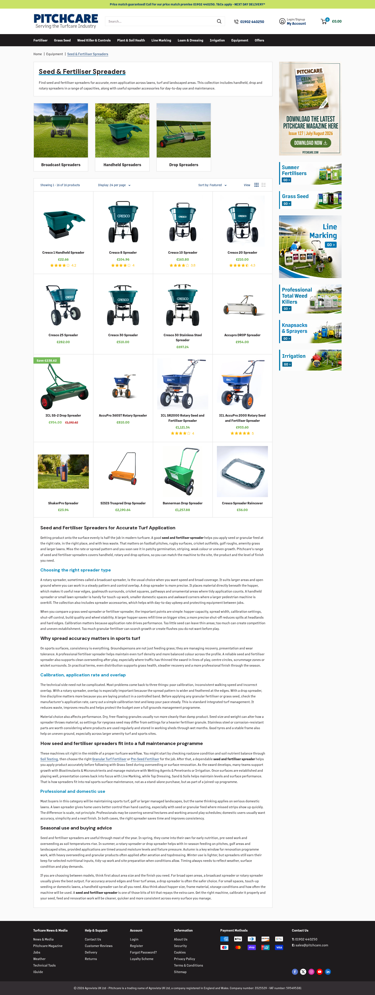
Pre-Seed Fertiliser (145, 759)
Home (37, 54)
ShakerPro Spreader (63, 503)
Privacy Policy (184, 959)
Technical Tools (44, 965)
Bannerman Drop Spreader (182, 503)
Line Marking (161, 40)
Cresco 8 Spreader (123, 252)
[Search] (219, 21)
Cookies (180, 952)
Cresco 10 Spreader (182, 252)
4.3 (252, 265)
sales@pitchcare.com (312, 945)
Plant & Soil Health (131, 40)
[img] (52, 265)
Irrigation (217, 40)
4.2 (73, 265)
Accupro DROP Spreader (242, 335)
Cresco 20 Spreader (242, 252)
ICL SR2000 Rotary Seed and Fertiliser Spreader (182, 417)
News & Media (43, 939)
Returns (91, 959)
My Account (296, 23)
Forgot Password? (143, 952)
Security (180, 946)
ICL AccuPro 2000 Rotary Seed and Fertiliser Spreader (242, 417)
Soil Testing (49, 759)
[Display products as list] (264, 185)
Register (136, 946)
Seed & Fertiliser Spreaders (87, 54)
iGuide (38, 972)
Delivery (91, 952)
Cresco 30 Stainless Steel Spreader (183, 337)
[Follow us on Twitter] (303, 972)
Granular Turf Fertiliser (109, 759)
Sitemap (180, 972)
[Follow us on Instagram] (311, 972)
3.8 (193, 265)
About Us (181, 939)
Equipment (239, 40)
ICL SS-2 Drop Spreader (63, 415)
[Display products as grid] (256, 185)
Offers (259, 40)
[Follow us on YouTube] (320, 972)
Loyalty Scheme (141, 959)
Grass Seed (62, 40)
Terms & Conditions (188, 965)
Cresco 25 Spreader (63, 335)
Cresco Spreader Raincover (242, 503)
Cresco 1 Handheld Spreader (63, 252)
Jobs (36, 952)
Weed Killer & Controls (94, 40)
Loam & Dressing (190, 40)
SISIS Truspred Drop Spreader (123, 503)
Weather (39, 959)
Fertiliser (40, 40)
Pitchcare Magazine (47, 946)
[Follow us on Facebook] (295, 972)
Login (134, 939)
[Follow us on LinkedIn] (328, 972)
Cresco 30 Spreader (123, 335)
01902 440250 (252, 21)
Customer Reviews (99, 946)
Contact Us (93, 939)
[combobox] (159, 21)
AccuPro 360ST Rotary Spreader (123, 415)
